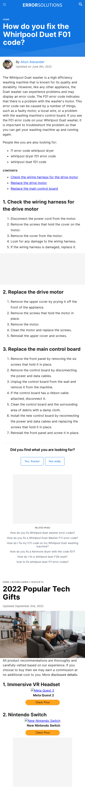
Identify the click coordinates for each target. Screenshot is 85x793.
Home (6, 19)
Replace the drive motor (29, 183)
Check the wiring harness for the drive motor (44, 177)
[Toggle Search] (80, 5)
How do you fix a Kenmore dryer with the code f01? (42, 551)
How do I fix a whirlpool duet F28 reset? (42, 556)
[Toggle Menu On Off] (4, 5)
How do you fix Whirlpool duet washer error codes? (42, 532)
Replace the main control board (34, 188)
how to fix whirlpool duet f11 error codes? (43, 561)
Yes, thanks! (32, 461)
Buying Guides (20, 582)
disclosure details (64, 675)
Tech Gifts (37, 582)
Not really (55, 461)
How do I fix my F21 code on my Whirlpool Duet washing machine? (42, 544)
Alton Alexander (32, 62)
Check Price (43, 702)
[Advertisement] (42, 269)
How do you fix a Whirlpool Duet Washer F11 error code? (42, 537)
